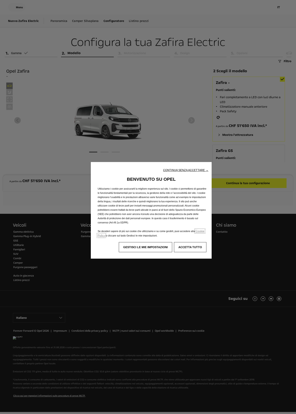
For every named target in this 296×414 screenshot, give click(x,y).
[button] (185, 170)
